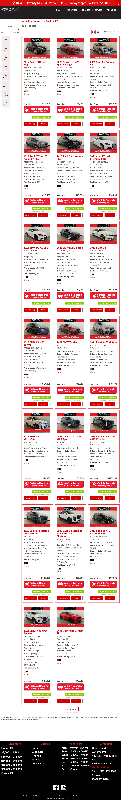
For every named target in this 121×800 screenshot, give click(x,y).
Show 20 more (70, 709)
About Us (111, 10)
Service (98, 10)
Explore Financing (50, 124)
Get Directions (100, 767)
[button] (117, 3)
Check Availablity (30, 124)
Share (43, 124)
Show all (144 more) (70, 712)
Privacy (67, 798)
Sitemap (73, 798)
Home (58, 10)
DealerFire (55, 795)
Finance (86, 10)
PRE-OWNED (72, 10)
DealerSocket (68, 795)
